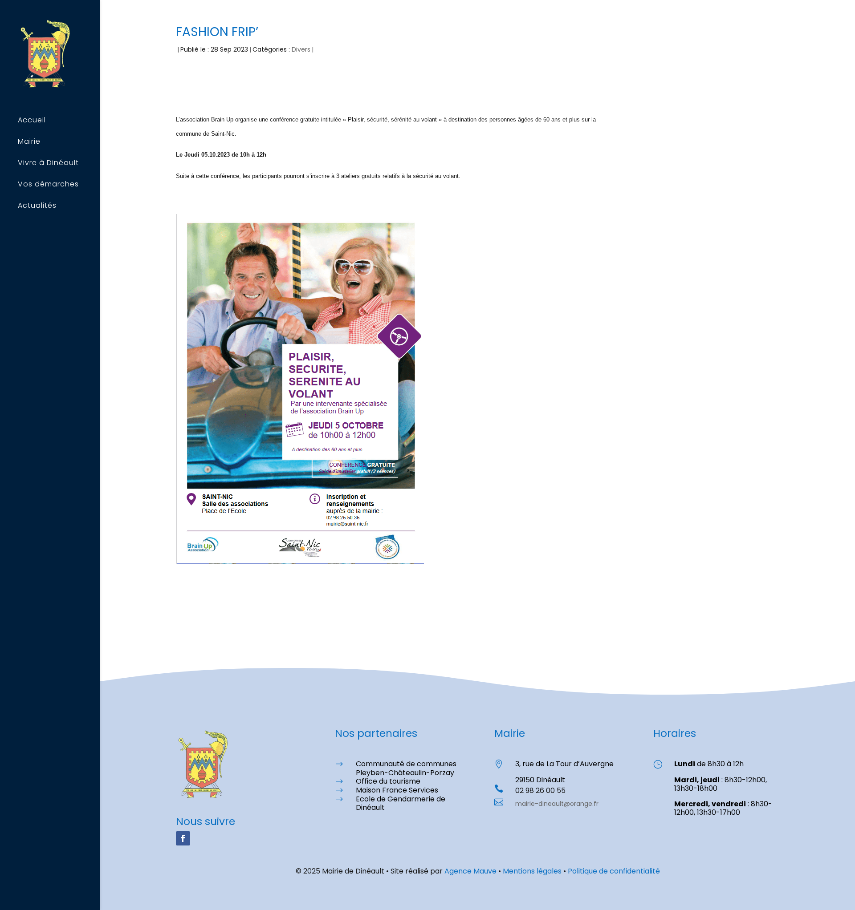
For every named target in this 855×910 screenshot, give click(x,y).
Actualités (37, 206)
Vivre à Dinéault (48, 164)
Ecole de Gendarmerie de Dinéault (400, 803)
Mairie (29, 142)
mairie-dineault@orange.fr (556, 803)
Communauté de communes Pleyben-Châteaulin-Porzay (406, 768)
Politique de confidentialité (614, 871)
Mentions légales (532, 871)
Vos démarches (48, 185)
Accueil (32, 121)
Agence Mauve (470, 871)
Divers (301, 49)
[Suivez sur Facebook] (183, 838)
